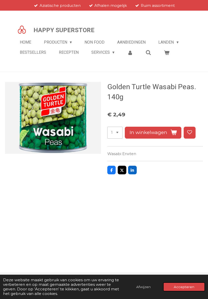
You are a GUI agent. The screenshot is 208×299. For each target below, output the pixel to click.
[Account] (130, 52)
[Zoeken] (148, 52)
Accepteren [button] (184, 287)
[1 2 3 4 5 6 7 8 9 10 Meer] (115, 133)
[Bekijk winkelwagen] (167, 52)
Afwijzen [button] (143, 287)
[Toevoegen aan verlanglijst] (190, 133)
